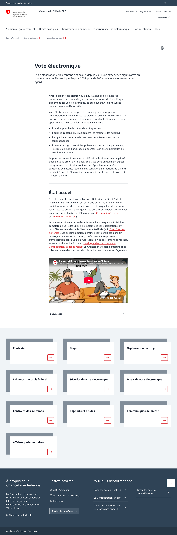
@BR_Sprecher (61, 489)
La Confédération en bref (107, 497)
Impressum (33, 531)
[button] (20, 29)
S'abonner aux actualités (107, 489)
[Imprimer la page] (162, 48)
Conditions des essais (64, 216)
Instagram (59, 495)
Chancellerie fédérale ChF (52, 11)
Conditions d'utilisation (16, 531)
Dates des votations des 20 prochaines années (107, 507)
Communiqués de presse (110, 213)
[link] (31, 351)
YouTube (75, 495)
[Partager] (169, 48)
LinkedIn (58, 501)
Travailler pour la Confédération (146, 491)
